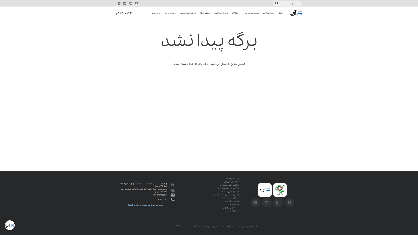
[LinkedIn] (125, 3)
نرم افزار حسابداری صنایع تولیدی (226, 194)
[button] (149, 13)
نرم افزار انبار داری (232, 211)
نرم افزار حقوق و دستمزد (229, 191)
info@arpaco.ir (160, 194)
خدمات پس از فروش (231, 207)
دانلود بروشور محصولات (229, 185)
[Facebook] (136, 3)
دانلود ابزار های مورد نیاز (229, 181)
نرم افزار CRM (234, 204)
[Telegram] (119, 3)
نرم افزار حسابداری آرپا (230, 198)
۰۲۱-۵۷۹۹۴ (162, 199)
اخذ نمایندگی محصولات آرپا (228, 188)
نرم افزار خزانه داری (232, 201)
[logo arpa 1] (295, 13)
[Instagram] (131, 3)
